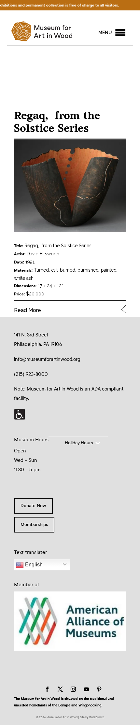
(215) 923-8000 (31, 374)
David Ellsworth (43, 253)
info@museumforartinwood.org (47, 359)
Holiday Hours (79, 443)
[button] (105, 32)
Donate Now (33, 505)
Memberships (34, 524)
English (33, 564)
